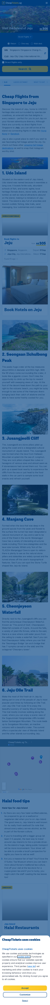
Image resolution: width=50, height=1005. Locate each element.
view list (31, 966)
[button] (25, 1000)
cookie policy (24, 956)
